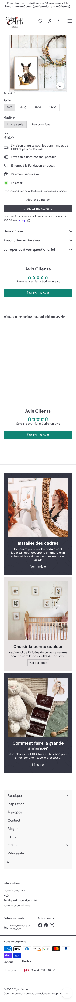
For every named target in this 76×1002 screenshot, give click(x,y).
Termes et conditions (17, 905)
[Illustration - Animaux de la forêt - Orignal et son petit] (30, 355)
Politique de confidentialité (20, 900)
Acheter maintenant (38, 209)
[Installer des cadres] (38, 507)
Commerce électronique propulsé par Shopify (32, 993)
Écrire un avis (38, 293)
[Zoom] (60, 85)
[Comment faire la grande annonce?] (38, 707)
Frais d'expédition (14, 191)
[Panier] (60, 21)
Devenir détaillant (14, 890)
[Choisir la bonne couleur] (38, 610)
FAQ (6, 895)
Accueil (8, 93)
